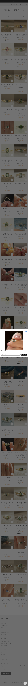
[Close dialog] (26, 331)
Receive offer (23, 354)
